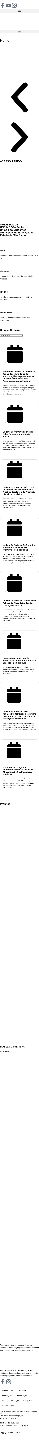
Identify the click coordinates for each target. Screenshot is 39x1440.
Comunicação (21, 1395)
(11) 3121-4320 (13, 1423)
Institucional (21, 1390)
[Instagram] (14, 5)
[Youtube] (8, 5)
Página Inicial (7, 1390)
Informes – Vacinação (10, 1401)
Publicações (7, 1395)
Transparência (28, 1401)
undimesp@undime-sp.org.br (17, 1425)
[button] (19, 11)
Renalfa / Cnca (8, 1406)
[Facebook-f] (2, 5)
